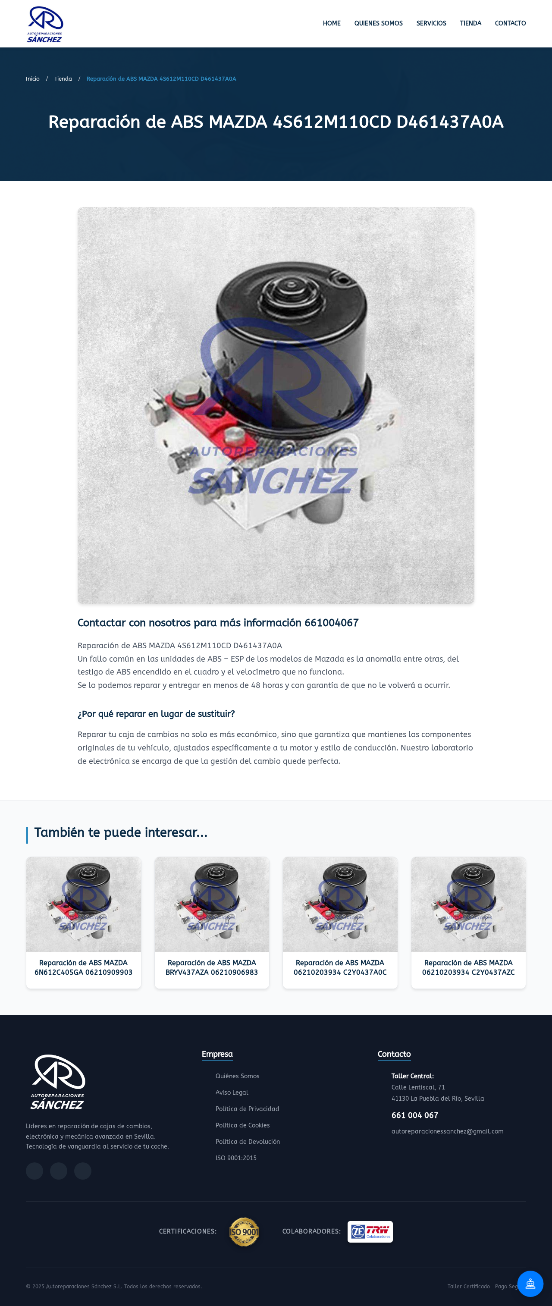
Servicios (431, 23)
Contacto (510, 23)
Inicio (33, 78)
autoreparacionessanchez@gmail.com (448, 1131)
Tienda (470, 23)
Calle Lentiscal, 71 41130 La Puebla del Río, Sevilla (438, 1087)
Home (332, 23)
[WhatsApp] (82, 1171)
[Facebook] (34, 1171)
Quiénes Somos (238, 1076)
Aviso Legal (232, 1092)
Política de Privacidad (247, 1109)
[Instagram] (58, 1171)
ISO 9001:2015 (236, 1158)
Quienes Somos (378, 23)
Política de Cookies (243, 1125)
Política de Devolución (248, 1142)
